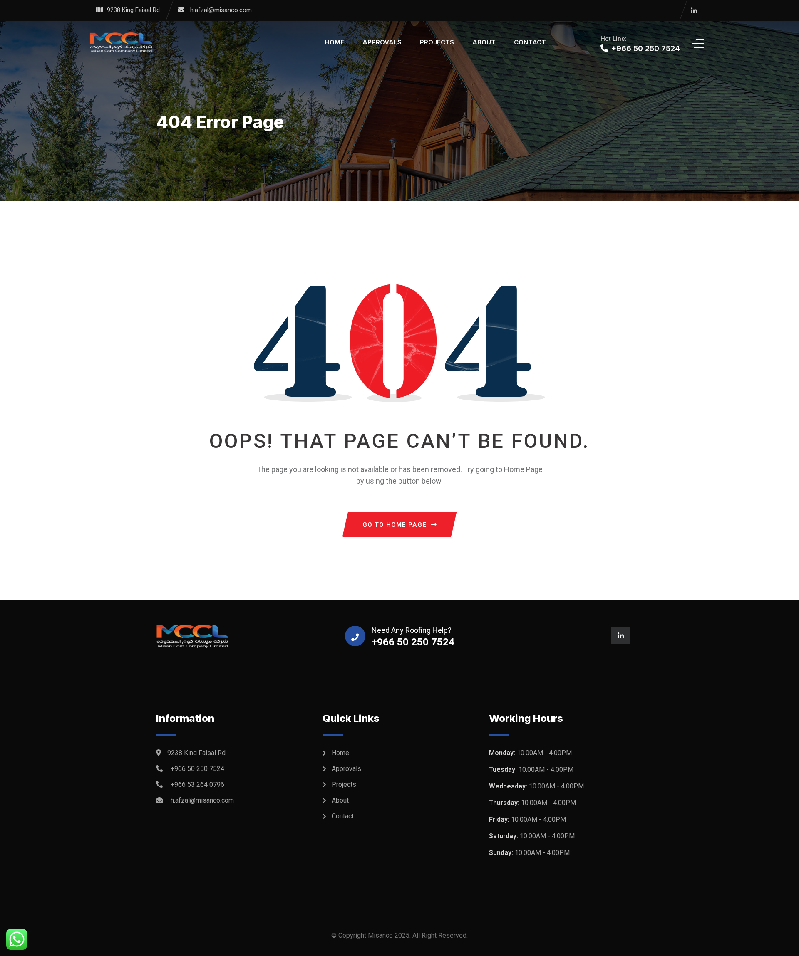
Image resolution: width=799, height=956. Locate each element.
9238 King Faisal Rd (133, 10)
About (484, 42)
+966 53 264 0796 (197, 784)
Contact (530, 42)
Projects (437, 42)
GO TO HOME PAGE (394, 525)
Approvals (382, 42)
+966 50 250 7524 (197, 769)
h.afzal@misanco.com (221, 10)
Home (334, 42)
